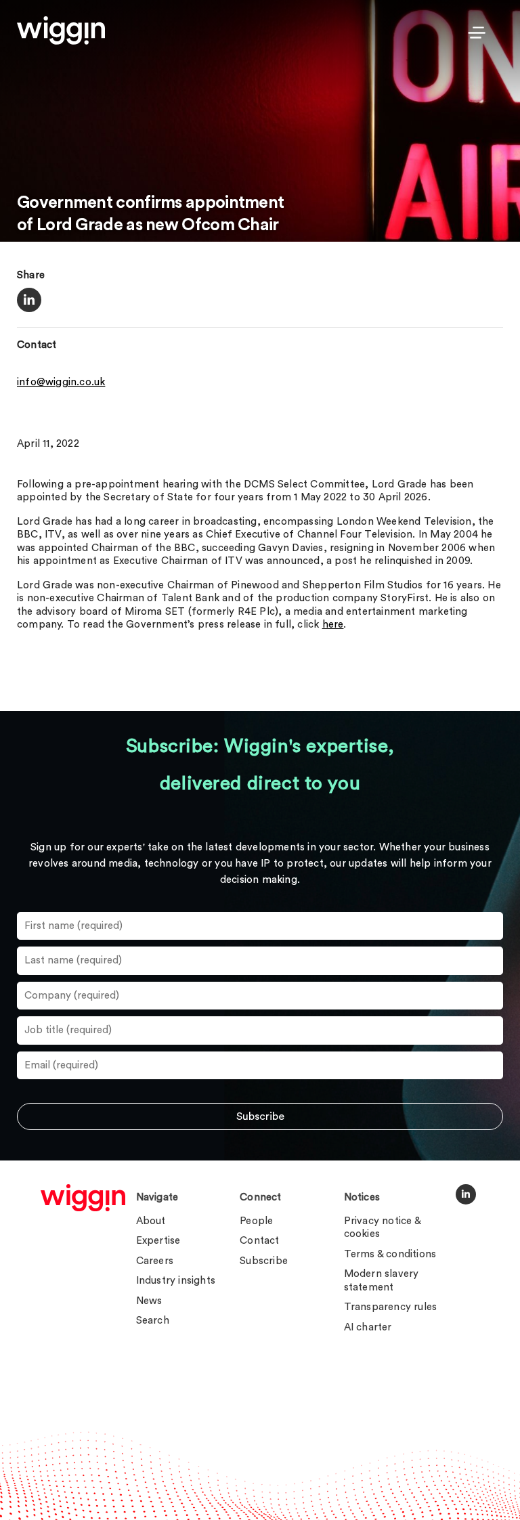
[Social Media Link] (466, 1194)
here (333, 625)
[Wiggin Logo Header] (61, 30)
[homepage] (83, 1197)
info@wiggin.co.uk (61, 382)
